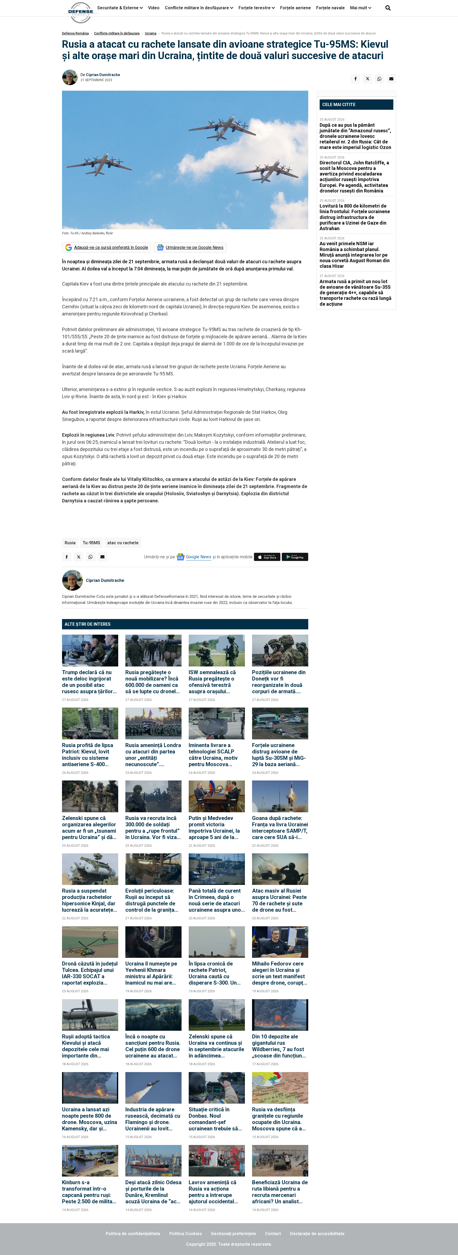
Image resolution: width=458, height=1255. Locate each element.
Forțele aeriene (295, 7)
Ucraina (150, 33)
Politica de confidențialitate (133, 1233)
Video (154, 7)
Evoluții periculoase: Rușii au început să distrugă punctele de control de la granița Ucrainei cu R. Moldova (153, 900)
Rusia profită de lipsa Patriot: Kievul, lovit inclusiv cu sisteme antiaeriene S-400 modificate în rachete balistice (87, 754)
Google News (198, 556)
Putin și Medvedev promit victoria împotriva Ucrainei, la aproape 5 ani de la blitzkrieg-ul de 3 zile (214, 827)
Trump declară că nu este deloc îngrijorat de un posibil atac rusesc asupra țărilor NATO (87, 682)
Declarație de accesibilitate (317, 1233)
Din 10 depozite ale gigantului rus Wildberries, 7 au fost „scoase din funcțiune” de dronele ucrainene (279, 1046)
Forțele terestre (255, 7)
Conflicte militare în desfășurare (197, 7)
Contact (273, 1233)
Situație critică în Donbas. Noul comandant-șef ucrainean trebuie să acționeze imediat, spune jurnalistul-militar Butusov (213, 1119)
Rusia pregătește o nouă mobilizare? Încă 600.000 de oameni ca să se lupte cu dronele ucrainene (152, 682)
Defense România (75, 33)
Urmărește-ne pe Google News (194, 247)
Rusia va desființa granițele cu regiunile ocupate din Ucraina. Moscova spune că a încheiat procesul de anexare (277, 1119)
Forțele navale (330, 7)
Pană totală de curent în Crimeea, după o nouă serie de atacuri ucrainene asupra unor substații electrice (216, 900)
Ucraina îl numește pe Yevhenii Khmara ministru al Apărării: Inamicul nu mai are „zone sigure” (151, 973)
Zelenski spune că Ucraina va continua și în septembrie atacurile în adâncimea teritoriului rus (216, 1046)
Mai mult (359, 7)
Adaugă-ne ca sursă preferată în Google (111, 247)
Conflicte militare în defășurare (117, 33)
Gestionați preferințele (233, 1233)
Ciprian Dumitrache (103, 75)
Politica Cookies (185, 1233)
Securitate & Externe (118, 7)
